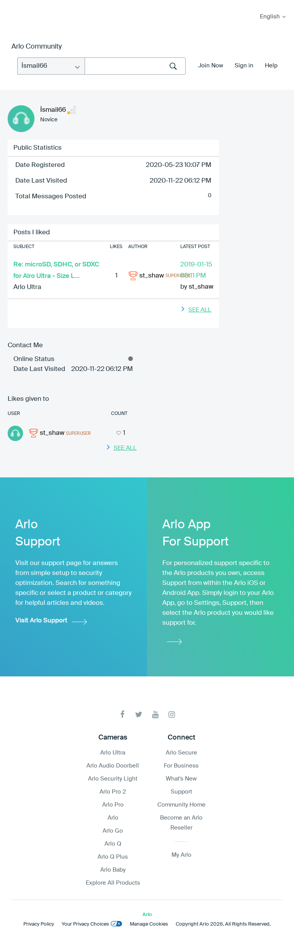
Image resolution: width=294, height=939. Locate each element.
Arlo (113, 818)
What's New (181, 779)
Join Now (210, 66)
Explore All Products (113, 883)
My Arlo (11, 5)
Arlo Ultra (27, 287)
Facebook (122, 714)
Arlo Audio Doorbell (113, 766)
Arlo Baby (113, 870)
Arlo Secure (181, 753)
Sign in (244, 66)
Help (271, 66)
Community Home (181, 805)
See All (199, 310)
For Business (181, 766)
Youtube (155, 714)
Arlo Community (36, 46)
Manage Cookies (149, 924)
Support (181, 792)
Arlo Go (113, 831)
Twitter (139, 714)
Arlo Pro (113, 805)
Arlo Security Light (112, 779)
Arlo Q (113, 844)
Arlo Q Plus (113, 857)
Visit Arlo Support (41, 620)
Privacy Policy (38, 924)
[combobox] (135, 66)
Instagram (171, 714)
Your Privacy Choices (85, 924)
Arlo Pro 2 (113, 792)
